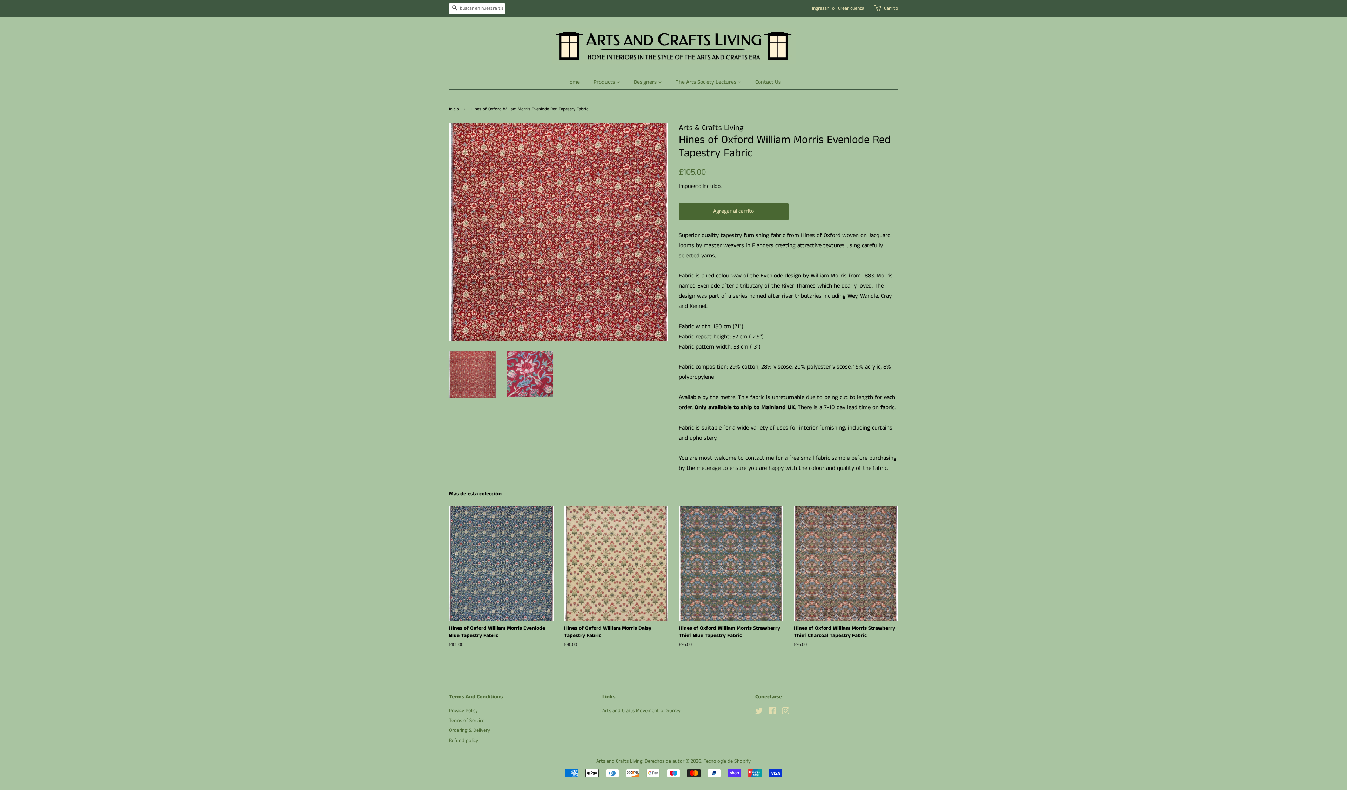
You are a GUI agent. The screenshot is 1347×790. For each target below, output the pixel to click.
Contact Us (768, 82)
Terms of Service (466, 720)
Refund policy (463, 740)
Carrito (891, 8)
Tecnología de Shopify (727, 761)
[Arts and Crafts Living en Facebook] (772, 712)
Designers (646, 82)
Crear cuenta (851, 8)
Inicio (454, 109)
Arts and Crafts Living (619, 761)
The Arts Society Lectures (707, 82)
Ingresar (820, 8)
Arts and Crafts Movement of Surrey (641, 710)
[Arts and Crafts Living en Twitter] (759, 712)
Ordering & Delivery (469, 730)
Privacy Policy (463, 710)
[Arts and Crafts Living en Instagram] (785, 712)
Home (573, 82)
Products (605, 82)
